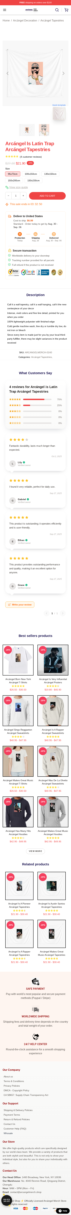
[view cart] (66, 10)
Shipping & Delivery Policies (18, 1110)
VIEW (18, 672)
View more (35, 851)
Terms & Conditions (14, 1081)
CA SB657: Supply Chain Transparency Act (26, 1095)
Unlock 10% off (6, 1200)
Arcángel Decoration (25, 20)
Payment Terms (12, 1114)
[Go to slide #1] (27, 130)
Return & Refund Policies (17, 1119)
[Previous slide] (7, 73)
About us (8, 1076)
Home (6, 20)
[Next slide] (63, 73)
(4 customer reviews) (31, 156)
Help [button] (65, 1211)
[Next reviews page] (63, 613)
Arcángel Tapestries (52, 20)
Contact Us (9, 1124)
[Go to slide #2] (44, 130)
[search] (57, 10)
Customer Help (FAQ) (15, 1128)
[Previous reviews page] (47, 613)
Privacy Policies (12, 1085)
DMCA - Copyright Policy (16, 1090)
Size (7, 168)
